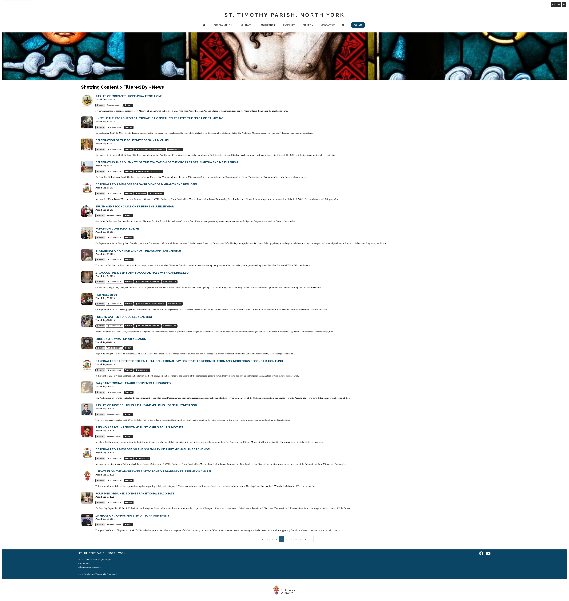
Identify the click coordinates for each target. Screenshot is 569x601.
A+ (553, 4)
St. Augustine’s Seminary (148, 282)
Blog (101, 105)
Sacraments (267, 25)
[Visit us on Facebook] (481, 553)
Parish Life (289, 25)
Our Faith (246, 25)
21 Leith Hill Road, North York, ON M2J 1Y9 (95, 560)
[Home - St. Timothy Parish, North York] (204, 25)
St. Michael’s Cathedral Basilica (150, 149)
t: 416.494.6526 (83, 563)
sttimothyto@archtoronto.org (89, 567)
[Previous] (258, 539)
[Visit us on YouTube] (488, 553)
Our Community (223, 25)
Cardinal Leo (175, 149)
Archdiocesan (115, 105)
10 (306, 539)
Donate (358, 25)
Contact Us (328, 25)
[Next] (311, 539)
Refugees (141, 193)
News (129, 105)
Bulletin (308, 25)
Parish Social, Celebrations (149, 171)
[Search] (343, 25)
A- (558, 4)
